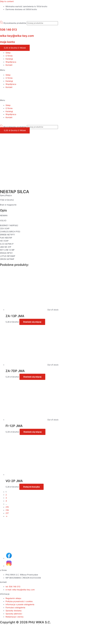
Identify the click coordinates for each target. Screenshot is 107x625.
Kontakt (9, 65)
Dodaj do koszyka (31, 487)
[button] (53, 70)
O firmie (9, 56)
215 (7, 507)
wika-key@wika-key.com (17, 35)
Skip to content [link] (7, 1)
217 (7, 513)
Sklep (8, 53)
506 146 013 (8, 29)
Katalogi (9, 59)
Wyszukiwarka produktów (14, 23)
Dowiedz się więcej (32, 322)
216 (7, 510)
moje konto (7, 42)
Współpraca (11, 62)
